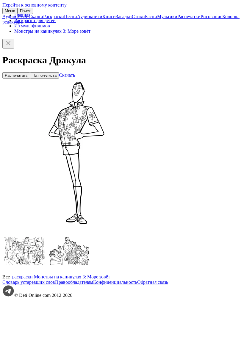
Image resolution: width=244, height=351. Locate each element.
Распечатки (189, 16)
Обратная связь (152, 282)
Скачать (67, 75)
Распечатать (16, 75)
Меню (10, 11)
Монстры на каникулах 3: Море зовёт (52, 31)
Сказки (36, 16)
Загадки (124, 16)
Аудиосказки (15, 16)
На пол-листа (44, 75)
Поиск (25, 11)
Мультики (167, 16)
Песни (70, 16)
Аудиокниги (89, 16)
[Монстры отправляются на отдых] (69, 271)
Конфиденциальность (115, 282)
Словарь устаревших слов (28, 282)
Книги (109, 16)
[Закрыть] (8, 43)
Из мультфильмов (32, 25)
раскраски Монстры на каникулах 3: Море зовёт (61, 276)
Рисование (211, 16)
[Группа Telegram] (8, 295)
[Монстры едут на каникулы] (24, 271)
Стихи (138, 16)
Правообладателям (74, 282)
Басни (151, 16)
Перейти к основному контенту (34, 4)
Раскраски (53, 16)
